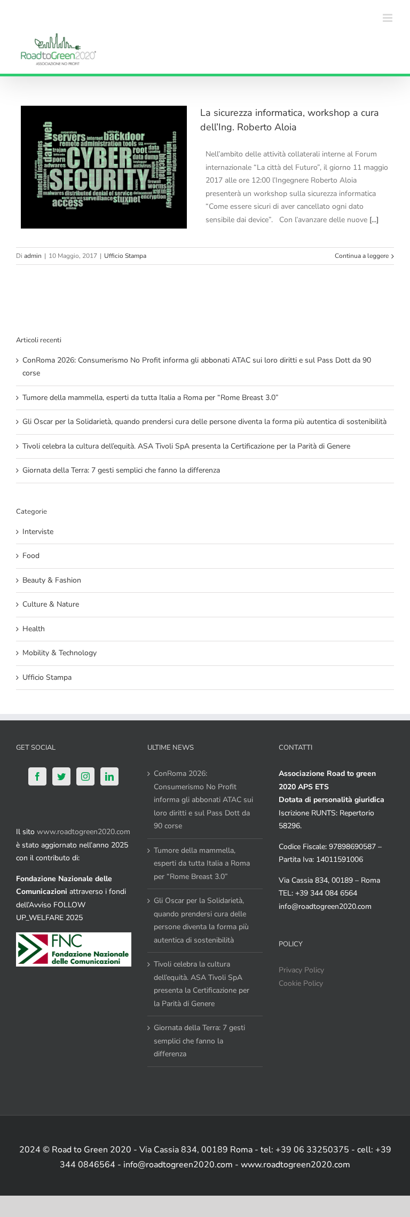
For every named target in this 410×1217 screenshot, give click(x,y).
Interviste (37, 532)
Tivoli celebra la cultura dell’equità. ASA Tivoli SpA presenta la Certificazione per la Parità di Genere (186, 446)
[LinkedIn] (109, 776)
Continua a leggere (362, 256)
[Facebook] (37, 776)
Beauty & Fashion (51, 580)
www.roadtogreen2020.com (83, 832)
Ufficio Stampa (125, 256)
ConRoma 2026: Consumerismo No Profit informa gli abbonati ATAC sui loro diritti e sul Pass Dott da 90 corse (203, 799)
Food (31, 556)
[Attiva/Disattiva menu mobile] (388, 17)
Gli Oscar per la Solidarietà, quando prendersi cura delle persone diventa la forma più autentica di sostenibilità (204, 422)
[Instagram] (85, 776)
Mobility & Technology (59, 653)
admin (33, 256)
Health (33, 629)
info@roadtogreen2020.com (325, 906)
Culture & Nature (50, 604)
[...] (374, 220)
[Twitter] (61, 776)
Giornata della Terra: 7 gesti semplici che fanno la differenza (121, 470)
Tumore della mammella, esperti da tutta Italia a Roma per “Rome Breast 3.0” (150, 397)
